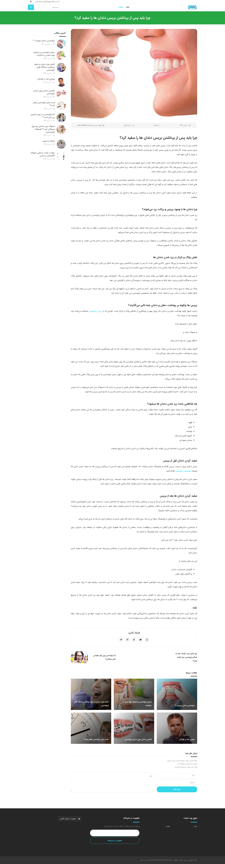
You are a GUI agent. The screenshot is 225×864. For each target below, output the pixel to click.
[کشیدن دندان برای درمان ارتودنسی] (61, 93)
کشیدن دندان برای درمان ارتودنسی (44, 92)
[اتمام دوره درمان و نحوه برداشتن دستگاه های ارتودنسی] (61, 67)
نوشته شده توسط (89, 125)
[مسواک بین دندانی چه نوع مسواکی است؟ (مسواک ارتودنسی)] (61, 129)
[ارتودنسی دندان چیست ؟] (61, 43)
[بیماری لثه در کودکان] (61, 82)
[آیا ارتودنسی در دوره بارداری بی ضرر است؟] (61, 117)
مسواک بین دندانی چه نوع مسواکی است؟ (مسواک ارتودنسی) (43, 129)
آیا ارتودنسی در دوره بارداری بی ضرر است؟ (43, 116)
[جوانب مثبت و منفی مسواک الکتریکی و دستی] (61, 155)
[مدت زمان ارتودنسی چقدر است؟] (61, 105)
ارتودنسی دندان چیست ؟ (44, 40)
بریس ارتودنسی (95, 311)
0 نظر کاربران (128, 125)
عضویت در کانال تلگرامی (68, 818)
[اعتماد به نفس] (61, 144)
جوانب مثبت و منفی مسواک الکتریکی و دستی (42, 154)
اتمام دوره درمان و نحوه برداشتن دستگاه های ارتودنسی (45, 67)
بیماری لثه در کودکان (46, 79)
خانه (195, 826)
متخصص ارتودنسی (183, 471)
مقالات (155, 125)
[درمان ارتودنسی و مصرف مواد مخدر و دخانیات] (61, 55)
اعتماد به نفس (48, 141)
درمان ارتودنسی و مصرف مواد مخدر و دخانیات (44, 54)
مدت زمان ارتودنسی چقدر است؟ (44, 104)
